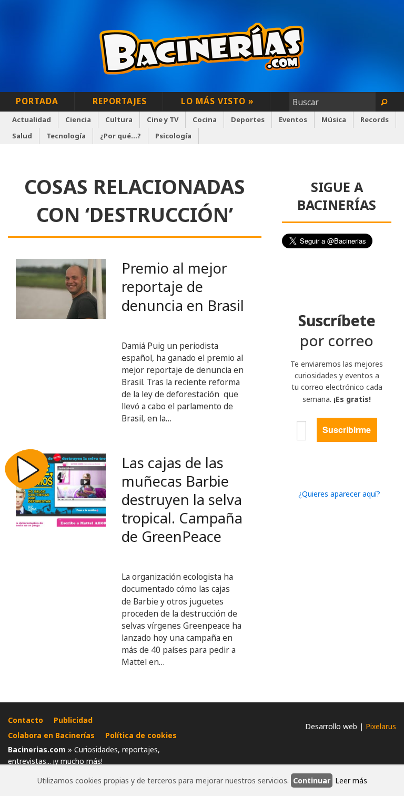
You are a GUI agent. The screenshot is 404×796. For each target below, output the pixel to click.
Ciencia (78, 119)
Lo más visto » (217, 101)
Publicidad (73, 720)
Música (333, 119)
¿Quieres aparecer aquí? (339, 494)
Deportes (248, 119)
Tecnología (66, 135)
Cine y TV (162, 119)
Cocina (205, 119)
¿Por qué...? (120, 135)
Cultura (119, 119)
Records (374, 119)
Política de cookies (141, 735)
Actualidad (31, 119)
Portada (37, 101)
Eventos (293, 119)
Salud (22, 135)
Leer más (351, 780)
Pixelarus (381, 726)
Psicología (173, 135)
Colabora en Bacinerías (51, 735)
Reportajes (120, 101)
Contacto (25, 720)
